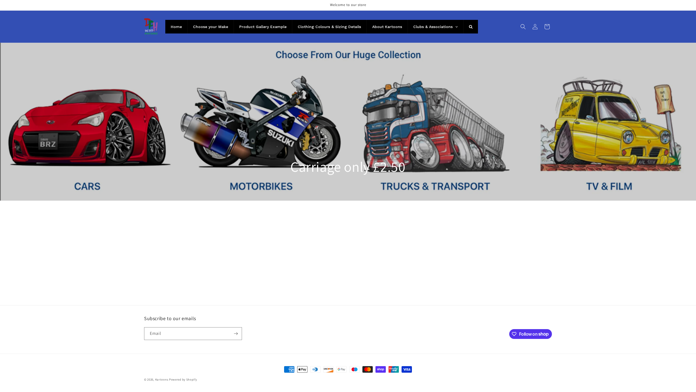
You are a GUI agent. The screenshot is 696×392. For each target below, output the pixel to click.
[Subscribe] (236, 333)
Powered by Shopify (183, 379)
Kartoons (162, 379)
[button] (523, 27)
